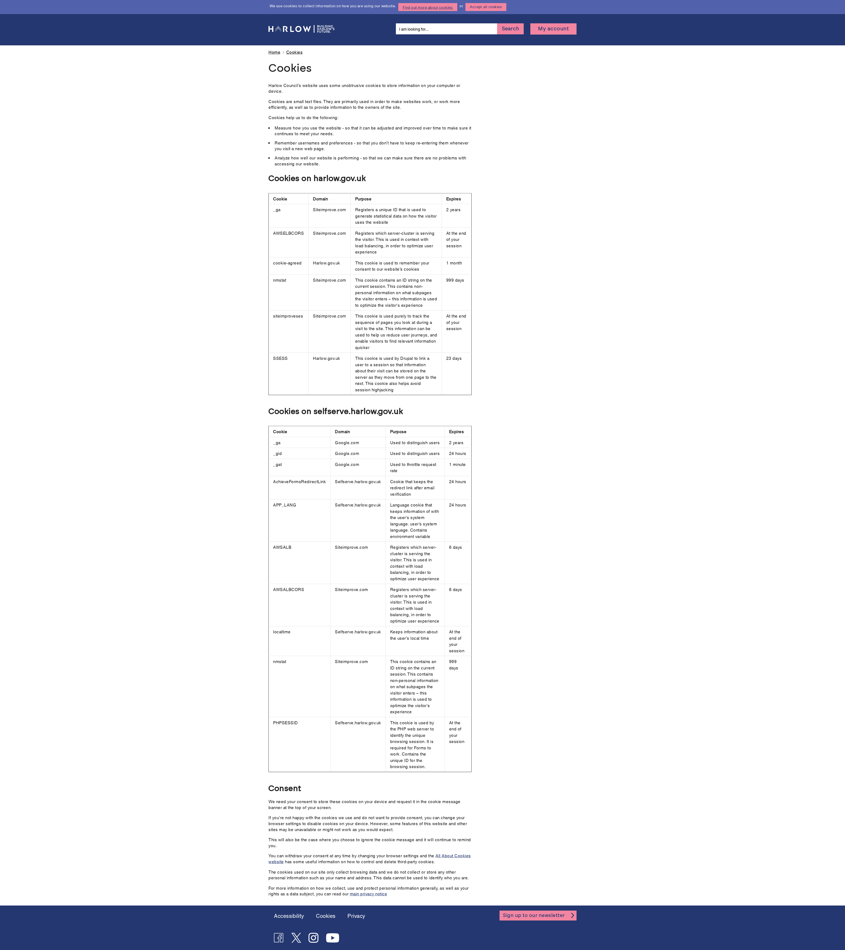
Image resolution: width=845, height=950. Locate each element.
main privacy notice (368, 893)
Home (274, 52)
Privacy (356, 915)
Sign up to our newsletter (534, 915)
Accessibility (289, 915)
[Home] (302, 29)
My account (553, 28)
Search (510, 28)
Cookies (326, 915)
